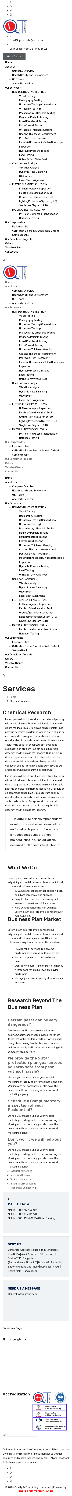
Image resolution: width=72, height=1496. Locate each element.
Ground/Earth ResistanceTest (36, 197)
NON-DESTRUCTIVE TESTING (28, 91)
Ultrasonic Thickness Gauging (35, 129)
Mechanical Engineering (23, 1187)
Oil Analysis (25, 176)
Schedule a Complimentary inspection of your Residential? (34, 1105)
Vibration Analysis (29, 167)
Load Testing (26, 155)
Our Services (12, 87)
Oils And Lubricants (20, 1179)
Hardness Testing (29, 218)
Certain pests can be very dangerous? (32, 1022)
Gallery (9, 243)
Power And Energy (20, 1175)
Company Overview (23, 71)
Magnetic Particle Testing (33, 117)
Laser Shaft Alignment (32, 180)
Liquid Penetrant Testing (33, 121)
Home (8, 62)
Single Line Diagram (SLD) (33, 205)
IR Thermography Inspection (35, 188)
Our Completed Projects (18, 239)
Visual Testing (27, 96)
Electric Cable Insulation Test (35, 193)
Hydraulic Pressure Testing (34, 150)
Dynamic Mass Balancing (33, 171)
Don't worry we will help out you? (34, 1141)
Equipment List (20, 226)
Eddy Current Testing (31, 125)
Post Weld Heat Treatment (34, 138)
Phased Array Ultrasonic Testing (37, 113)
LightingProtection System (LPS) (38, 201)
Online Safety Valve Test (33, 159)
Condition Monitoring (23, 163)
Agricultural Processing (23, 1183)
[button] (36, 260)
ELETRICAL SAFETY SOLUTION (29, 184)
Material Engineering (21, 1171)
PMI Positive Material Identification (38, 214)
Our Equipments (14, 222)
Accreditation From (23, 83)
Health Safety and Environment (30, 75)
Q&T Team (18, 79)
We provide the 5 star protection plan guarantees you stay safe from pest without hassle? (35, 1065)
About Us (10, 66)
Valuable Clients (14, 247)
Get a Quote (14, 56)
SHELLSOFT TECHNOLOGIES (36, 1491)
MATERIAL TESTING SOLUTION (28, 209)
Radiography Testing (30, 100)
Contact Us (11, 251)
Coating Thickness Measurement (37, 134)
